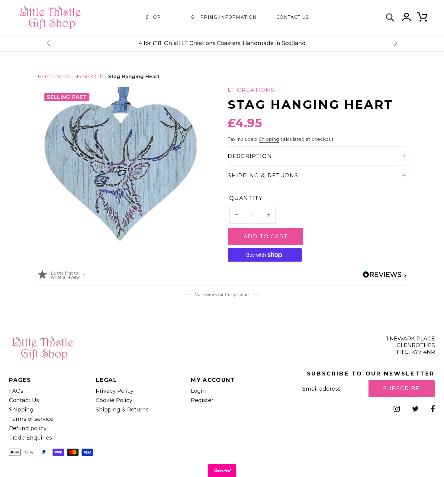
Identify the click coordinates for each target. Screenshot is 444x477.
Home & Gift (89, 76)
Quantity (245, 198)
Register (202, 400)
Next (396, 43)
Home (45, 76)
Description (250, 156)
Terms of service (31, 419)
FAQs (16, 391)
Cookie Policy (114, 400)
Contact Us (24, 400)
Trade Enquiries (30, 437)
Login (198, 391)
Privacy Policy (115, 391)
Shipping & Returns (263, 175)
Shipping (269, 139)
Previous (48, 43)
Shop (153, 17)
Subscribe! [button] (222, 470)
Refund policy (28, 428)
